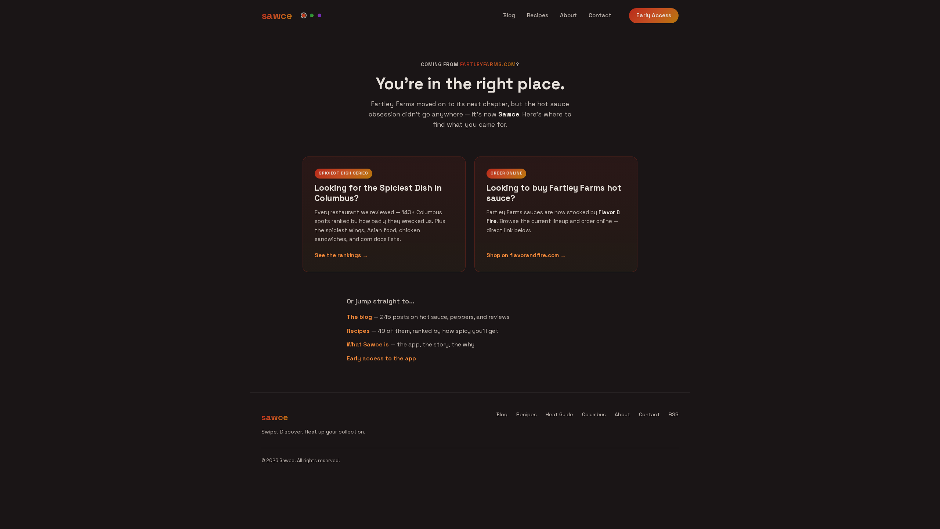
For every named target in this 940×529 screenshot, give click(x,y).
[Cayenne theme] (304, 15)
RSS (674, 414)
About (568, 15)
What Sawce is (368, 344)
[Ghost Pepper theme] (319, 15)
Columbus (594, 414)
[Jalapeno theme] (312, 15)
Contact (600, 15)
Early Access (653, 15)
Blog (509, 15)
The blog (359, 317)
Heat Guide (559, 414)
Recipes (537, 15)
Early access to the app (381, 358)
